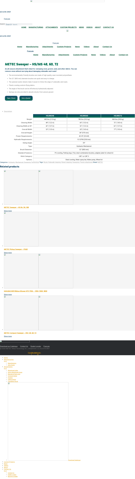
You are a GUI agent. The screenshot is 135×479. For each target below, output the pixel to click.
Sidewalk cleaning (54, 162)
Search (2, 24)
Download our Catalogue (9, 346)
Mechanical (19, 162)
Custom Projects (68, 27)
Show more (8, 211)
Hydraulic (11, 162)
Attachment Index (13, 370)
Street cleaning (66, 162)
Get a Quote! (26, 98)
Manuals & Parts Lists (14, 374)
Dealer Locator (36, 346)
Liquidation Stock (13, 381)
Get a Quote (11, 365)
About (98, 27)
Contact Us (108, 27)
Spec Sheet (11, 98)
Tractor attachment (86, 162)
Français (7, 19)
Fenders (10, 378)
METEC (100, 162)
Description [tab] (8, 111)
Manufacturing (36, 27)
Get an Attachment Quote (15, 372)
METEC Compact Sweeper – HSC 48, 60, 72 (20, 333)
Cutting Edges (12, 379)
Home (23, 27)
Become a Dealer (13, 476)
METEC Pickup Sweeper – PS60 (16, 249)
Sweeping (75, 162)
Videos (89, 27)
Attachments (52, 27)
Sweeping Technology (31, 162)
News (81, 27)
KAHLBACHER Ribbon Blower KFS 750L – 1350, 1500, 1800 (25, 291)
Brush (46, 162)
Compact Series (12, 376)
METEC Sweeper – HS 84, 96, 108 (16, 207)
